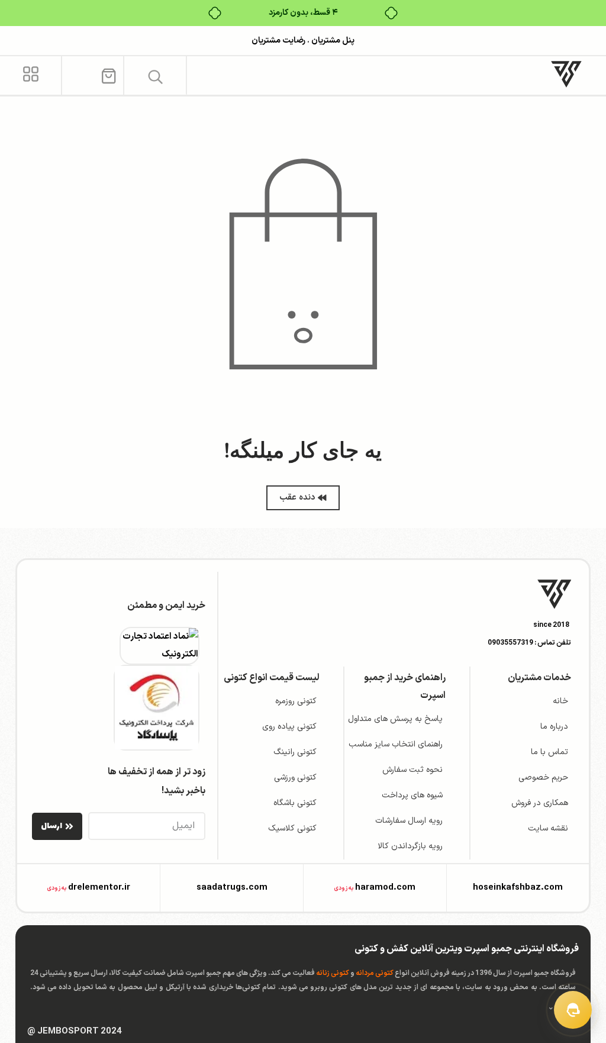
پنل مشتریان (332, 40)
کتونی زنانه (332, 973)
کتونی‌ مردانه (375, 973)
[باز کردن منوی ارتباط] (573, 1010)
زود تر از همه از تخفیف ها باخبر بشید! (156, 781)
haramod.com (385, 887)
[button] (155, 76)
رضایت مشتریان (278, 40)
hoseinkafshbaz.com (518, 887)
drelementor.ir (99, 887)
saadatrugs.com (231, 887)
